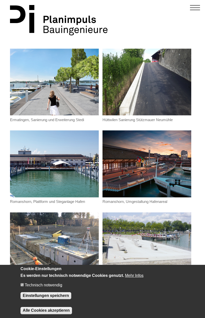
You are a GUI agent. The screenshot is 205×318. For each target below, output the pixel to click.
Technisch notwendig (43, 285)
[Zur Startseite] (59, 34)
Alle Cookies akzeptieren (46, 310)
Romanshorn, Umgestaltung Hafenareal (134, 201)
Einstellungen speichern (46, 295)
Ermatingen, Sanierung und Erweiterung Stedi (47, 120)
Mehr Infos (134, 275)
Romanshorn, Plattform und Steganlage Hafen (47, 201)
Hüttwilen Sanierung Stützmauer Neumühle (137, 120)
